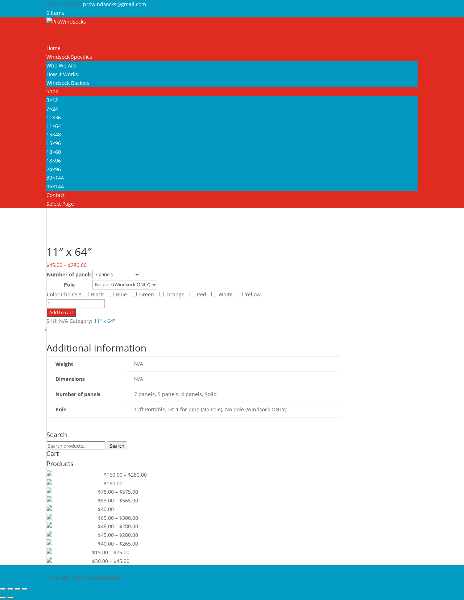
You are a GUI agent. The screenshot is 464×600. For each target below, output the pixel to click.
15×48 (53, 134)
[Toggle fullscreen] (10, 589)
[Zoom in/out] (3, 589)
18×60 (53, 151)
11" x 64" (76, 233)
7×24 (52, 108)
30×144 (55, 177)
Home (53, 233)
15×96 (53, 143)
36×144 (55, 186)
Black (97, 294)
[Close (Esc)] (25, 589)
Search (117, 446)
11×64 (53, 126)
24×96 (53, 169)
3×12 (52, 99)
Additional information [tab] (79, 329)
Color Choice (62, 294)
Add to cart (61, 312)
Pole (69, 284)
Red (200, 294)
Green (146, 294)
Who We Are (61, 65)
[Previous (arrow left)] (3, 597)
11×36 (53, 117)
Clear (163, 284)
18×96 (53, 160)
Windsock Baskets (68, 82)
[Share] (17, 589)
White (225, 294)
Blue (121, 294)
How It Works (62, 74)
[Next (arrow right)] (10, 597)
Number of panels (69, 274)
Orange (175, 294)
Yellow (252, 294)
